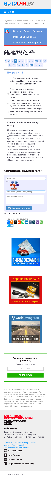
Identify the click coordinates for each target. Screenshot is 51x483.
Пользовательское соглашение (16, 448)
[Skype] (8, 225)
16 (23, 65)
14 (14, 65)
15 (18, 65)
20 (40, 65)
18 (31, 65)
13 (10, 65)
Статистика (19, 42)
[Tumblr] (30, 222)
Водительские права (26, 434)
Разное (41, 437)
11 (41, 61)
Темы (27, 31)
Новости (34, 443)
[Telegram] (11, 225)
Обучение (19, 437)
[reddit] (19, 222)
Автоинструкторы (18, 418)
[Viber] (37, 222)
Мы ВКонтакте (15, 451)
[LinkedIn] (26, 222)
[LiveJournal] (33, 222)
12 (44, 61)
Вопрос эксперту (21, 443)
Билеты (17, 31)
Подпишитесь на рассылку (21, 464)
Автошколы (13, 416)
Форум (6, 445)
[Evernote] (22, 222)
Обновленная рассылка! (25, 364)
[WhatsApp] (41, 222)
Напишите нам (15, 459)
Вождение (17, 432)
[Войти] (14, 185)
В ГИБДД (8, 437)
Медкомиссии (15, 421)
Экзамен (37, 31)
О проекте (8, 443)
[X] (15, 222)
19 (36, 65)
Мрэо (8, 423)
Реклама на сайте (19, 445)
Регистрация (34, 42)
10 (36, 61)
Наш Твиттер (14, 455)
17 (27, 65)
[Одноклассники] (11, 222)
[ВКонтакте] (8, 222)
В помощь (30, 437)
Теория (7, 432)
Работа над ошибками (24, 37)
